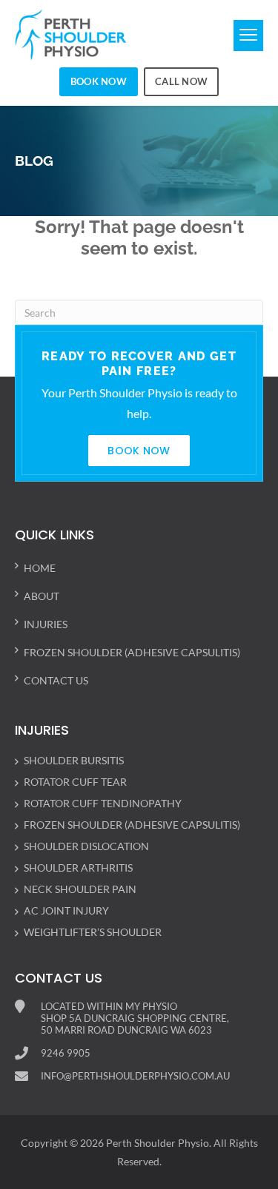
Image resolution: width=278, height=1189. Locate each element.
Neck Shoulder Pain (80, 889)
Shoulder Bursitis (74, 760)
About (41, 596)
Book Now (98, 81)
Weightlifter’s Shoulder (93, 932)
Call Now (181, 81)
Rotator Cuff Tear (75, 781)
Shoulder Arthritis (78, 867)
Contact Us (56, 680)
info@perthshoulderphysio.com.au (135, 1076)
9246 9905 (65, 1053)
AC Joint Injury (66, 910)
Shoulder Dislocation (86, 846)
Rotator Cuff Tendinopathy (103, 803)
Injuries (45, 624)
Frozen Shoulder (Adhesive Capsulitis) (132, 652)
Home (40, 568)
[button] (248, 35)
